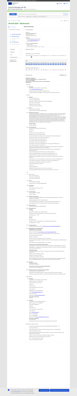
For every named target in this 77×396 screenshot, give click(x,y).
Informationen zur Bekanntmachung (13, 61)
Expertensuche (35, 16)
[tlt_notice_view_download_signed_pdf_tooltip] (31, 57)
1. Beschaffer (12, 49)
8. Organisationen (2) (14, 57)
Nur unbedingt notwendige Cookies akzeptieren (59, 390)
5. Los (11, 54)
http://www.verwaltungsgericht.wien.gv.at (42, 316)
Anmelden (60, 3)
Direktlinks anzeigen (15, 36)
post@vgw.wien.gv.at (35, 312)
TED (9, 20)
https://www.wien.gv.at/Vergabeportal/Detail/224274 (51, 226)
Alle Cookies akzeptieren (44, 390)
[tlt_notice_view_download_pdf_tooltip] (26, 64)
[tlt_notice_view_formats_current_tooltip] (65, 75)
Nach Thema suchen (42, 16)
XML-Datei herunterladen (16, 34)
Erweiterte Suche (28, 16)
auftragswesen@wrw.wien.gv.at (37, 89)
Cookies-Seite (16, 391)
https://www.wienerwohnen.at (40, 295)
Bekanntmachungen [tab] (12, 26)
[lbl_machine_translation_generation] (38, 68)
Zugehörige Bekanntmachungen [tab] (14, 29)
